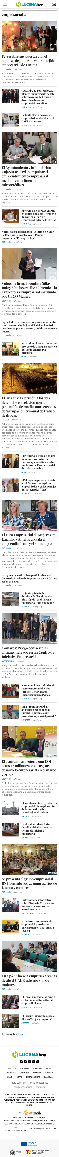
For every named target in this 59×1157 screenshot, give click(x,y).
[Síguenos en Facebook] (21, 1061)
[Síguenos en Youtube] (33, 1061)
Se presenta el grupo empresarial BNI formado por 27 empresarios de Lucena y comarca (29, 883)
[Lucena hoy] (29, 1057)
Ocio (48, 1069)
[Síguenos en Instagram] (29, 1061)
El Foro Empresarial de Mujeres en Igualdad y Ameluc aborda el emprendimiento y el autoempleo (29, 539)
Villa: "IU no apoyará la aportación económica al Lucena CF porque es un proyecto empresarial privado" (38, 711)
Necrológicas (33, 1077)
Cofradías (11, 1073)
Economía (37, 1069)
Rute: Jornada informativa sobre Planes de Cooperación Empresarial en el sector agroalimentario (37, 904)
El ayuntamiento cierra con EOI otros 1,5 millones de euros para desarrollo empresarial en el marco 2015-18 (29, 768)
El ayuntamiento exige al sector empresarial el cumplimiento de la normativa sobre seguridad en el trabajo (39, 807)
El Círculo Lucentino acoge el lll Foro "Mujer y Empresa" (38, 1017)
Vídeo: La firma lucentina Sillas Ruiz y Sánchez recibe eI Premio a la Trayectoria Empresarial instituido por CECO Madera (29, 290)
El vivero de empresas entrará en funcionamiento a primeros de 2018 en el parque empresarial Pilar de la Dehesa (38, 215)
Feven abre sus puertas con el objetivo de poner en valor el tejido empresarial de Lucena (28, 60)
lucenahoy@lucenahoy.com (43, 1129)
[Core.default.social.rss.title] (37, 1061)
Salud (9, 1077)
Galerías (48, 1077)
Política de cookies (23, 1087)
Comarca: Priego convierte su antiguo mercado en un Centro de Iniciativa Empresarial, (28, 652)
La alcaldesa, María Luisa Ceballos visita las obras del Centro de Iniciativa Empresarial (36, 828)
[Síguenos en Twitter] (25, 1061)
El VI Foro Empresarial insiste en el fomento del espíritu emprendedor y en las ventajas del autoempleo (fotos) (38, 484)
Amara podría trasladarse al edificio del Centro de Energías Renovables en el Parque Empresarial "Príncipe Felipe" (28, 235)
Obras (19, 1077)
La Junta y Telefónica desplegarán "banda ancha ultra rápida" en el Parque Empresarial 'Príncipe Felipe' (37, 598)
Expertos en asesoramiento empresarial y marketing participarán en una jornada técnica (37, 925)
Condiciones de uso (39, 1083)
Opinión (37, 1073)
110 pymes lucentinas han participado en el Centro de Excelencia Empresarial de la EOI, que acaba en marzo (29, 578)
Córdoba (49, 1073)
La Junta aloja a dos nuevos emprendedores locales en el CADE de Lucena (37, 118)
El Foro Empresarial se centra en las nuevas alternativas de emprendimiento (38, 1000)
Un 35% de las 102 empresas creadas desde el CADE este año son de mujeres (29, 980)
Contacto (40, 1087)
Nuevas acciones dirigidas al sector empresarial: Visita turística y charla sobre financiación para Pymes (37, 690)
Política (12, 1069)
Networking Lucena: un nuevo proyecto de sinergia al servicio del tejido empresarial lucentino (39, 347)
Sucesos (24, 1069)
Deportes (24, 1073)
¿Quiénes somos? (18, 1083)
